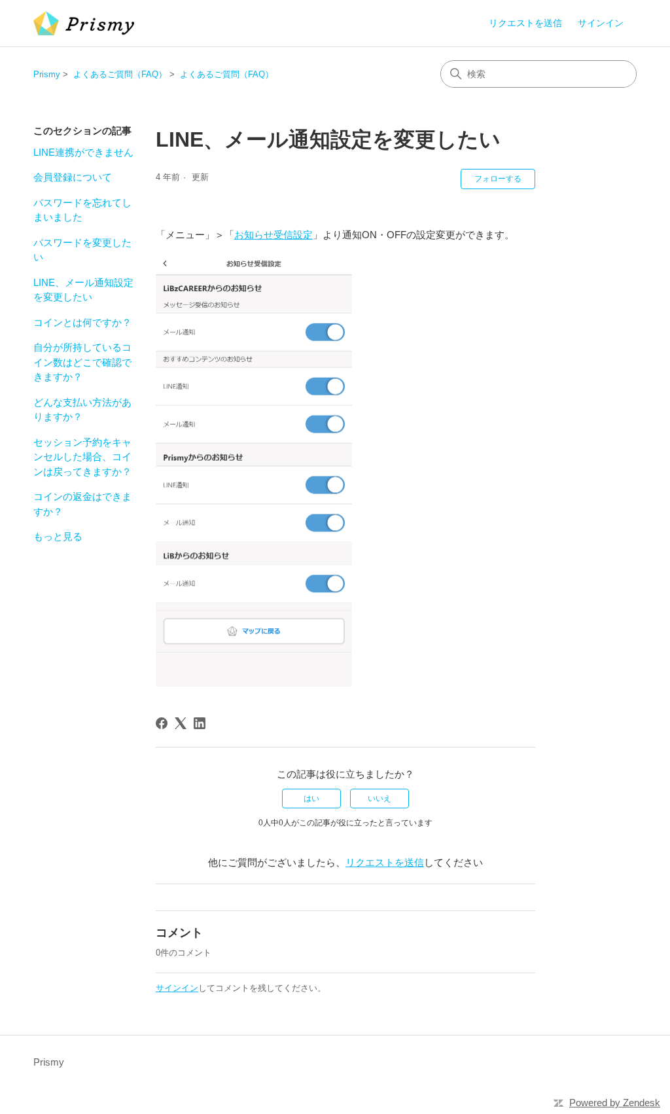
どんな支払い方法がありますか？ (82, 410)
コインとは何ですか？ (82, 322)
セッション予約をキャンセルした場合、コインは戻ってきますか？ (82, 457)
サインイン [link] (601, 23)
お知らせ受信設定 (273, 234)
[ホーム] (83, 23)
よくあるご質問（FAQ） (120, 74)
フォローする (497, 178)
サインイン (177, 988)
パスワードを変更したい (82, 250)
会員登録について (72, 177)
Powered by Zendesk (614, 1102)
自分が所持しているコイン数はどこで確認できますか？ (82, 362)
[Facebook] (162, 723)
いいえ (379, 798)
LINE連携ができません (83, 152)
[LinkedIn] (199, 723)
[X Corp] (180, 723)
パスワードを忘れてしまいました (82, 210)
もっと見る (57, 536)
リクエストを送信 (525, 23)
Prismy (46, 74)
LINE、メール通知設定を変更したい (83, 290)
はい (311, 798)
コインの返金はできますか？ (82, 504)
